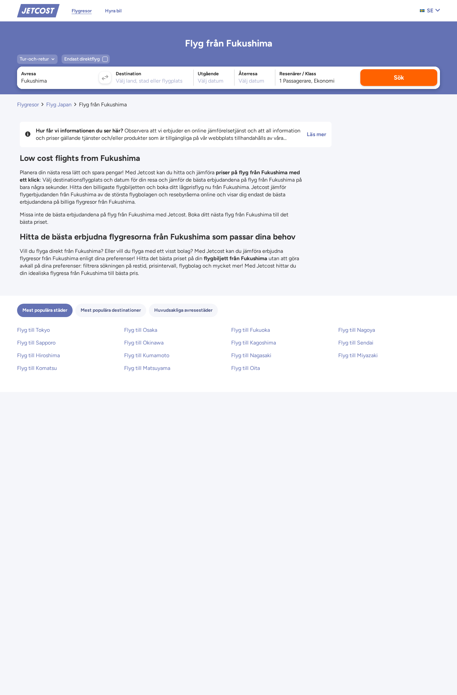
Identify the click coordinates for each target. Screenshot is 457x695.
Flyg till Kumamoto (146, 355)
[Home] (38, 10)
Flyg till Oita (245, 368)
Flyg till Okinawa (144, 342)
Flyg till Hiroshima (38, 355)
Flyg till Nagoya (356, 330)
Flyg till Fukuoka (250, 330)
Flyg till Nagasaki (251, 355)
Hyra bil (113, 11)
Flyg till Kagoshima (253, 342)
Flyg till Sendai (355, 342)
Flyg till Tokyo (33, 330)
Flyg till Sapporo (36, 342)
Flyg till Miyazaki (358, 355)
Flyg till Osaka (140, 330)
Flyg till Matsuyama (147, 368)
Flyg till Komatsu (37, 368)
